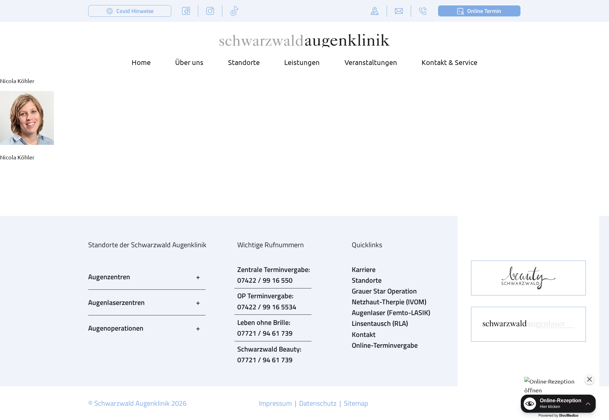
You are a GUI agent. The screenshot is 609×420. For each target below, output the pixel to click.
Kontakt (364, 334)
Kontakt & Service (449, 62)
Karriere (364, 269)
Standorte (244, 62)
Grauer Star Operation (384, 291)
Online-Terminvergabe (385, 345)
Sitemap (356, 403)
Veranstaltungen (370, 62)
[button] (558, 386)
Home (141, 62)
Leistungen (302, 62)
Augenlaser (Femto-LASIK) (391, 312)
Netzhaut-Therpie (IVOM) (389, 301)
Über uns (189, 62)
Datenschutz (318, 403)
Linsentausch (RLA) (380, 323)
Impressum (275, 403)
